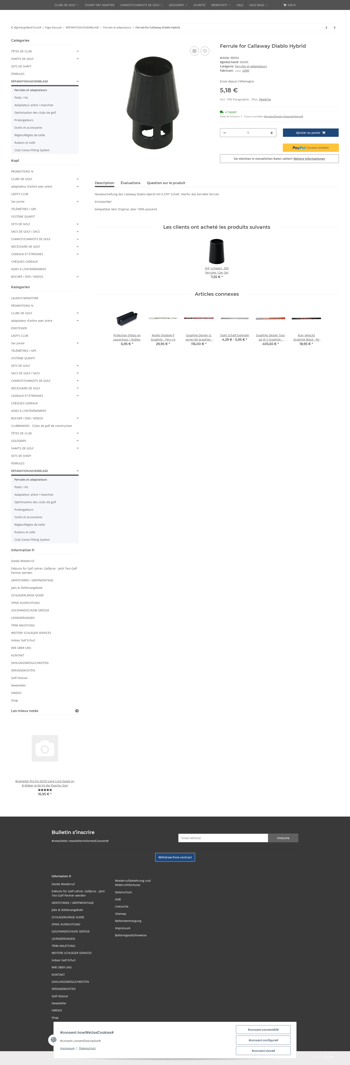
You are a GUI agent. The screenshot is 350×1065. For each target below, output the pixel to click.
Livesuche (121, 906)
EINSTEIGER (19, 328)
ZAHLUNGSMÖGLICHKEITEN (30, 663)
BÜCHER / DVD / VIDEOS (27, 276)
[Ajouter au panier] (98, 41)
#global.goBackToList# (27, 27)
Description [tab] (104, 183)
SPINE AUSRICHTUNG (25, 603)
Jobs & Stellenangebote (27, 588)
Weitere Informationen (309, 159)
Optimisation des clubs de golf (35, 112)
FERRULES (18, 74)
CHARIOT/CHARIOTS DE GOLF (30, 239)
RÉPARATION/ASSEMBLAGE (29, 81)
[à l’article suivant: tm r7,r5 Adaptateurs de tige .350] (335, 27)
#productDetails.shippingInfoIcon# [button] (283, 116)
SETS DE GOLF (20, 224)
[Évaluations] (45, 790)
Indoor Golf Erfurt (23, 640)
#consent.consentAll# (263, 1029)
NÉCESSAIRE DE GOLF (25, 246)
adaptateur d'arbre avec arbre (31, 186)
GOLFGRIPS (18, 441)
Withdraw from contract (175, 857)
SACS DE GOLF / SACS (25, 231)
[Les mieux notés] (77, 711)
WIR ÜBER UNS (21, 648)
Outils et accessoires (28, 127)
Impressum (67, 1048)
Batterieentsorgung (128, 921)
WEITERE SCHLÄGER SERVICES (31, 633)
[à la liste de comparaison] (194, 50)
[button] (45, 51)
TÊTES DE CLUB (21, 51)
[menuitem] (67, 5)
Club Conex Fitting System (32, 150)
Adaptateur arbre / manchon (33, 105)
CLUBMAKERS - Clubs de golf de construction (41, 426)
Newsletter (18, 685)
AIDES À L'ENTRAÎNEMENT (28, 269)
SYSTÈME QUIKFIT (23, 216)
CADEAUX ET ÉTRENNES (27, 254)
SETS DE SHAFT (21, 66)
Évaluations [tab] (130, 183)
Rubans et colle (24, 143)
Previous (21, 760)
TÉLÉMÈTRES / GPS (23, 209)
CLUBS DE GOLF (21, 179)
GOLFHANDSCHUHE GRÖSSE (30, 610)
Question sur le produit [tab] (166, 183)
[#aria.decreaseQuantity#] (224, 132)
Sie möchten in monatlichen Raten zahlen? (279, 159)
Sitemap (120, 914)
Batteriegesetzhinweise (131, 935)
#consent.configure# (263, 1040)
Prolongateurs (23, 120)
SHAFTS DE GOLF (22, 59)
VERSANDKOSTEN (23, 670)
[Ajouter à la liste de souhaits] (205, 50)
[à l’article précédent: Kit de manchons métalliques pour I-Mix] (326, 27)
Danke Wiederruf (22, 561)
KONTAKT (17, 655)
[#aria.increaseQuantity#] (271, 132)
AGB (118, 899)
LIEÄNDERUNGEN (23, 618)
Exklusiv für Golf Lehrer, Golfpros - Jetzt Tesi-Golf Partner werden (44, 570)
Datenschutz (87, 1048)
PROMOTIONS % (22, 171)
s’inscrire (283, 838)
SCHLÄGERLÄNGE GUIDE (27, 595)
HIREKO (16, 693)
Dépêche (265, 99)
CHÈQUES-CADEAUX (24, 261)
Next (68, 760)
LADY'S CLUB (19, 194)
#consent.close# (263, 1050)
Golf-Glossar (19, 678)
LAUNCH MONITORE (24, 298)
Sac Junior (18, 201)
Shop (14, 700)
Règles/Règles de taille (29, 135)
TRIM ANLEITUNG (23, 625)
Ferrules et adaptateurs (251, 66)
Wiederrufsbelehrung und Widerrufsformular (133, 883)
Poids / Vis (21, 97)
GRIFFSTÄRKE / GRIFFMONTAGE (32, 580)
